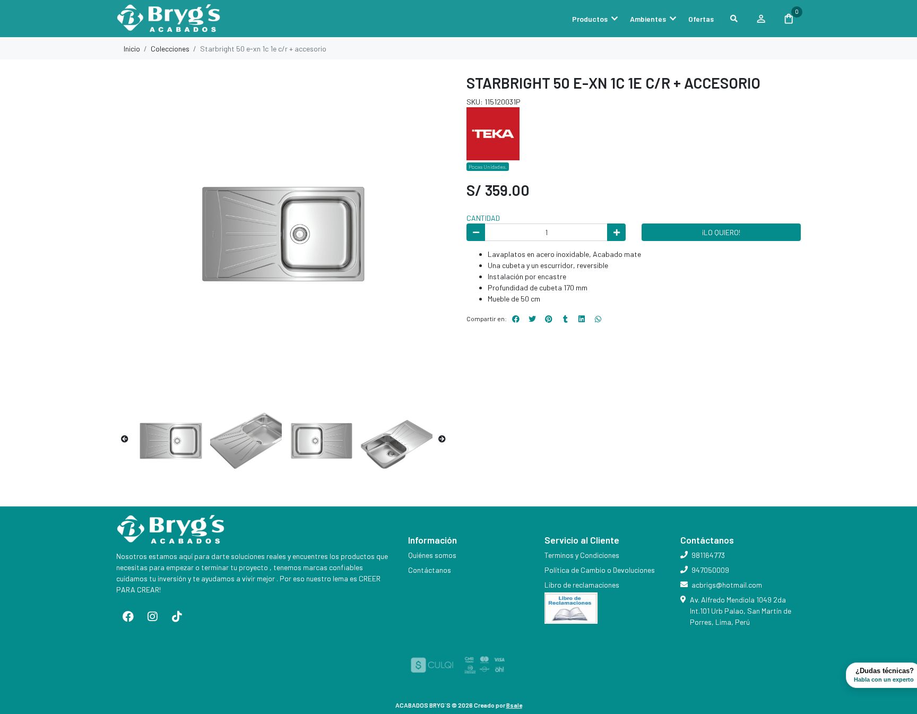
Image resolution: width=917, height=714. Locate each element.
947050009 (710, 569)
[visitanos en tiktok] (177, 616)
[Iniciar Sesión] (761, 18)
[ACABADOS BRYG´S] (169, 19)
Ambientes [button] (648, 18)
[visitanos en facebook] (128, 616)
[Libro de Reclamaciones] (571, 607)
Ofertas (701, 18)
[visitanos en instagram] (152, 616)
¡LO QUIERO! (721, 232)
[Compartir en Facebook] (515, 319)
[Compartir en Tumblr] (565, 319)
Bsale (514, 705)
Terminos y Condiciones (581, 555)
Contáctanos (429, 569)
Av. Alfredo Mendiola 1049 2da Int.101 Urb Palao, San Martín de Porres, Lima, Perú (740, 610)
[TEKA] (493, 132)
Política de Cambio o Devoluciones (599, 569)
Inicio (132, 48)
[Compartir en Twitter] (532, 319)
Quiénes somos (432, 555)
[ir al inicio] (171, 530)
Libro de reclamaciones (581, 584)
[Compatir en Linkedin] (581, 319)
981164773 (708, 555)
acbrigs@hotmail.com (726, 584)
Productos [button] (590, 18)
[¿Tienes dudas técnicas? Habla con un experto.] (598, 319)
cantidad (483, 217)
